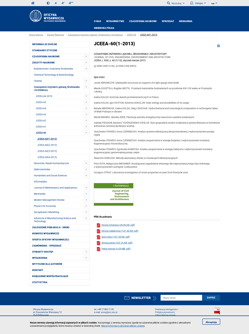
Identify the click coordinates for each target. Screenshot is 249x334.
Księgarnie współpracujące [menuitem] (50, 276)
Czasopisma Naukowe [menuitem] (46, 56)
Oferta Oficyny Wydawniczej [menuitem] (50, 239)
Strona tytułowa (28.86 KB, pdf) (118, 225)
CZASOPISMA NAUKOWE (143, 21)
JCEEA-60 (131, 34)
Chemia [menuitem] (38, 80)
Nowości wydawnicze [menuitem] (45, 233)
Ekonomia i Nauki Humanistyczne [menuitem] (51, 163)
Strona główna (36, 34)
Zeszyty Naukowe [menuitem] (43, 62)
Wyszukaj (176, 3)
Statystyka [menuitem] (39, 282)
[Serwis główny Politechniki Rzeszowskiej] (33, 3)
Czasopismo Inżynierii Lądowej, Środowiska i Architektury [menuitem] (57, 88)
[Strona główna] (47, 16)
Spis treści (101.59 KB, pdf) (115, 236)
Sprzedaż (168, 21)
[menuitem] (86, 56)
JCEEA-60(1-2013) (148, 34)
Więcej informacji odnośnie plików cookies (123, 325)
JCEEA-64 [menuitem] (41, 108)
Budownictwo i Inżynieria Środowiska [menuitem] (53, 68)
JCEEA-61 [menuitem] (41, 126)
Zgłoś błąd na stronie (165, 315)
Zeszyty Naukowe (55, 34)
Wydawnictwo (115, 21)
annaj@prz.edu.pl (109, 312)
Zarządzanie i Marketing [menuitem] (46, 212)
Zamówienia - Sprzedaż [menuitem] (46, 245)
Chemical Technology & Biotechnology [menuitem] (54, 74)
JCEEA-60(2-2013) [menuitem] (47, 144)
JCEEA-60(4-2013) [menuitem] (47, 157)
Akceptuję (211, 322)
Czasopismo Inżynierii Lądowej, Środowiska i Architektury (95, 34)
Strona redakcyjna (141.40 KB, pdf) (119, 230)
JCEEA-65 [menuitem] (41, 102)
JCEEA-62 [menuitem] (41, 120)
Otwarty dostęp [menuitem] (42, 251)
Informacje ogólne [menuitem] (44, 44)
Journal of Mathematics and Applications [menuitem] (55, 187)
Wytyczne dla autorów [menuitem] (47, 264)
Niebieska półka (104, 28)
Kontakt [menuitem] (37, 270)
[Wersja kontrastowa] (49, 3)
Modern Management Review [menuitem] (49, 199)
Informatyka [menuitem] (40, 181)
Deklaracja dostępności (166, 309)
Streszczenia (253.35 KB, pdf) (117, 242)
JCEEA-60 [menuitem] (41, 132)
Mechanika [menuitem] (39, 193)
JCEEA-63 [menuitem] (41, 114)
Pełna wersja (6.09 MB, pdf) (116, 248)
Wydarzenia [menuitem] (39, 258)
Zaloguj (198, 3)
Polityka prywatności (165, 312)
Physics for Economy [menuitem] (45, 206)
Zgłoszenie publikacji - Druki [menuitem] (50, 227)
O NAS (97, 21)
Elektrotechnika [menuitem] (42, 169)
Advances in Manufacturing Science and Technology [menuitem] (55, 220)
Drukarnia (185, 21)
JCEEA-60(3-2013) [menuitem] (47, 151)
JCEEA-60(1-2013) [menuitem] (47, 138)
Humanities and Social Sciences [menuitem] (50, 175)
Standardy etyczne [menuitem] (44, 50)
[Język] (214, 3)
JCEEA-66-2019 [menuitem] (44, 96)
